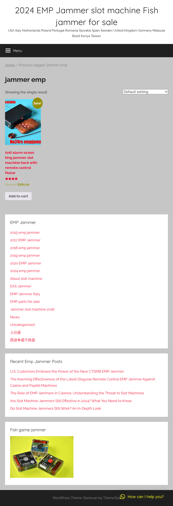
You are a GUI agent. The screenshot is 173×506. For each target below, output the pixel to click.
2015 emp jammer (25, 232)
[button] (142, 497)
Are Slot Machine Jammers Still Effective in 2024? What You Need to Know (71, 401)
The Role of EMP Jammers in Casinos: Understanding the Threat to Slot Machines (77, 393)
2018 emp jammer (25, 248)
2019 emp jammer (25, 255)
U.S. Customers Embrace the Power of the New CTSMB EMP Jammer (67, 371)
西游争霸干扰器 (22, 340)
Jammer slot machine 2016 (32, 309)
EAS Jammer (20, 286)
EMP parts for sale (25, 301)
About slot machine (26, 278)
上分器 (15, 332)
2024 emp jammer (25, 271)
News (15, 317)
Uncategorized (22, 325)
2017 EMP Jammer (25, 240)
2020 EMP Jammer (25, 263)
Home (10, 65)
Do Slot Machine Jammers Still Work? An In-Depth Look (55, 408)
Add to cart (18, 196)
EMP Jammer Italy (25, 294)
